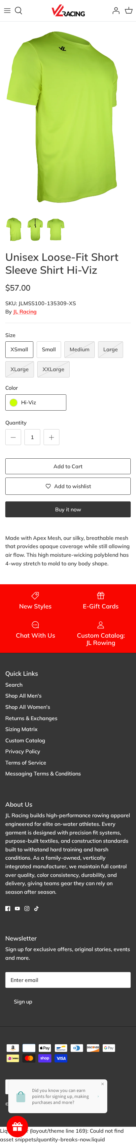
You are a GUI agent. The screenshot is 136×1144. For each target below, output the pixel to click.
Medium (79, 349)
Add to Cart (68, 466)
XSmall (19, 349)
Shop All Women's (27, 707)
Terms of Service (25, 762)
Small (49, 349)
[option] (68, 117)
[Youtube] (17, 908)
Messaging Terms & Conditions (43, 773)
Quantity (16, 422)
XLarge (20, 369)
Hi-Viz (28, 402)
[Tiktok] (36, 908)
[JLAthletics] (68, 10)
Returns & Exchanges (31, 718)
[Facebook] (7, 908)
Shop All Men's (23, 695)
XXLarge (53, 369)
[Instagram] (26, 908)
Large (110, 349)
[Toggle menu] (7, 10)
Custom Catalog (25, 740)
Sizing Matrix (21, 729)
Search (13, 684)
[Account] (114, 10)
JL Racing (25, 311)
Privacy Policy (22, 751)
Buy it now (68, 509)
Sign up (23, 1001)
